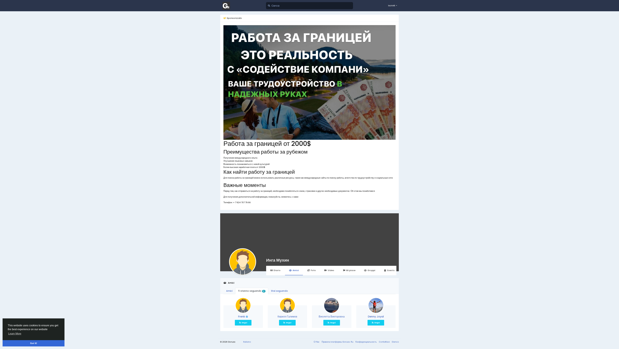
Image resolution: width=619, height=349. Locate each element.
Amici (296, 270)
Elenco (395, 341)
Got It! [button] (33, 343)
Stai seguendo (279, 290)
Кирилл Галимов (287, 316)
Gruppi (371, 270)
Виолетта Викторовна (332, 316)
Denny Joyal (376, 316)
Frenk (242, 316)
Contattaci (384, 341)
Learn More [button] (14, 333)
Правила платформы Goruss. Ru (338, 341)
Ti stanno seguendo (251, 290)
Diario (277, 270)
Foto (313, 270)
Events (390, 270)
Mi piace (350, 270)
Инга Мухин (277, 260)
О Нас (317, 341)
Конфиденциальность (366, 341)
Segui (244, 322)
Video (331, 270)
